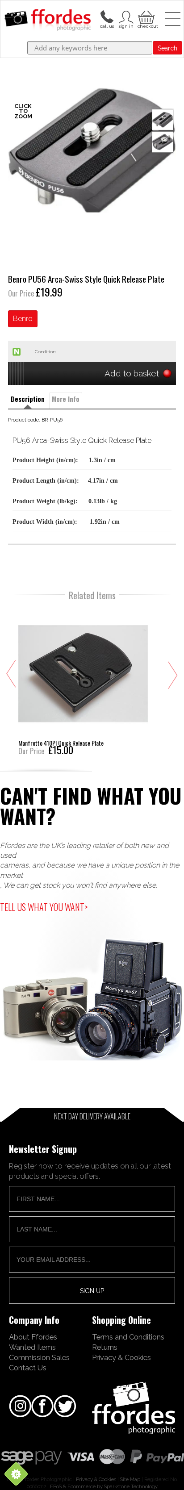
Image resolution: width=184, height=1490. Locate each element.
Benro (23, 318)
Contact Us (27, 1367)
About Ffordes (33, 1336)
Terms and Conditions (128, 1336)
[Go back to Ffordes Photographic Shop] (47, 20)
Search (167, 48)
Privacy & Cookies (121, 1357)
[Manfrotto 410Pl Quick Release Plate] (83, 681)
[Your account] (107, 16)
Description (28, 399)
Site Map (130, 1479)
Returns (104, 1347)
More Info (65, 399)
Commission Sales (39, 1357)
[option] (92, 150)
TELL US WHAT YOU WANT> (44, 907)
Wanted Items (32, 1347)
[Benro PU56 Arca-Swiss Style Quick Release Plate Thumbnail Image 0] (92, 150)
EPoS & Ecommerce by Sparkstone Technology (104, 1486)
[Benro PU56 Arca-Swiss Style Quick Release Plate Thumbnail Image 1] (162, 142)
